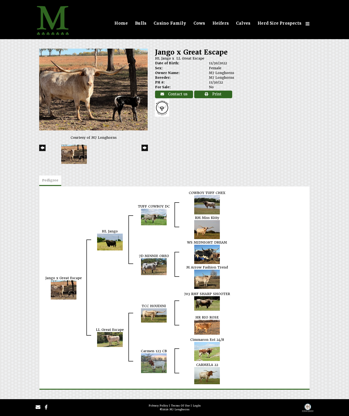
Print (216, 94)
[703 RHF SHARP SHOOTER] (207, 303)
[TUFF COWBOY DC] (154, 217)
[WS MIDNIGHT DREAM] (207, 254)
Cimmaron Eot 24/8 (207, 339)
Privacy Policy (158, 405)
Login (197, 405)
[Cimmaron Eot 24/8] (207, 351)
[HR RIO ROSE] (207, 327)
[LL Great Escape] (110, 339)
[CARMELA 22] (207, 375)
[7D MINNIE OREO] (154, 266)
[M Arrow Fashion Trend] (207, 279)
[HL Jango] (110, 242)
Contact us (177, 94)
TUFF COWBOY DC (154, 206)
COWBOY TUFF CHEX (207, 193)
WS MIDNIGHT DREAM (207, 242)
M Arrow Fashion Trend (207, 267)
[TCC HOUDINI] (154, 315)
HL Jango (163, 58)
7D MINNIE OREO (154, 256)
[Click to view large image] (93, 89)
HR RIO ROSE (207, 317)
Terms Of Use (180, 405)
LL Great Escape (190, 58)
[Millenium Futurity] (163, 108)
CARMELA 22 (207, 365)
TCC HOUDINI (154, 306)
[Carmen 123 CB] (154, 363)
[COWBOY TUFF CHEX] (207, 204)
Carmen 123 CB (154, 351)
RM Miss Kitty (207, 218)
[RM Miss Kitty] (207, 229)
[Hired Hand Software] (307, 409)
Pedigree (50, 180)
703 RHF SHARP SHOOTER (207, 294)
